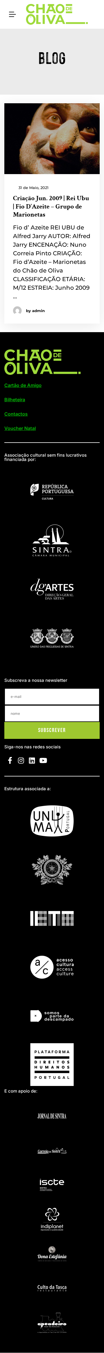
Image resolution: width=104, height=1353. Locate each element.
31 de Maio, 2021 (33, 187)
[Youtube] (43, 760)
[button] (23, 385)
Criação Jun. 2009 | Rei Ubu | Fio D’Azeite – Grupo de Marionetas (51, 206)
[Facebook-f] (9, 760)
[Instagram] (20, 760)
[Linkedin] (32, 760)
